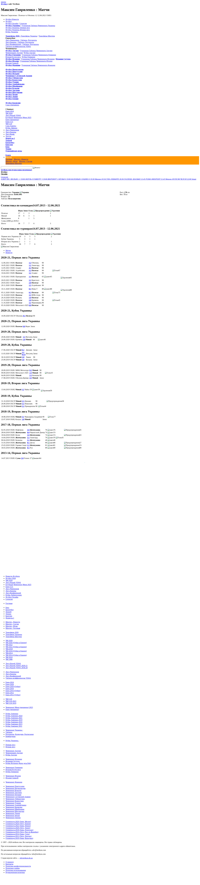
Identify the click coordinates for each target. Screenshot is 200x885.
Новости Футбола (13, 574)
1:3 (30, 285)
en (4, 2)
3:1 (30, 295)
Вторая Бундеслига (13, 57)
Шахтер (9, 157)
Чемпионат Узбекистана (15, 796)
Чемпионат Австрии (14, 790)
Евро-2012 (10, 690)
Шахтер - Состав (25, 161)
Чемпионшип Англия (14, 53)
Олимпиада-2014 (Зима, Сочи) (18, 832)
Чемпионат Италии (13, 774)
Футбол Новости (12, 19)
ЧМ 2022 (9, 642)
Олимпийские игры (14, 151)
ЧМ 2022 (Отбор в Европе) (16, 644)
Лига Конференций (13, 591)
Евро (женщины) (12, 120)
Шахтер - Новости (21, 159)
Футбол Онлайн (12, 23)
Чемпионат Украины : (14, 728)
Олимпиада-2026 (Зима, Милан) (18, 819)
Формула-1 (10, 138)
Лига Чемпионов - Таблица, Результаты (21, 40)
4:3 (30, 378)
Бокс (8, 147)
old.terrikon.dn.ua (26, 856)
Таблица (9, 730)
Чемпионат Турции (13, 801)
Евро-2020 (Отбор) (13, 684)
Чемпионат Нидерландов (15, 786)
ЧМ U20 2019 (11, 701)
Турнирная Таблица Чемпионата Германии (39, 55)
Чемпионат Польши (13, 792)
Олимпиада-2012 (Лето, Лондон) (18, 834)
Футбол (4, 4)
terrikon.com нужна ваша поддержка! (16, 170)
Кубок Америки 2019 (14, 718)
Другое (8, 136)
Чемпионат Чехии (13, 813)
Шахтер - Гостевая (13, 626)
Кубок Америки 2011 (14, 724)
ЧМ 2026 (9, 113)
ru (5, 2)
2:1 (30, 375)
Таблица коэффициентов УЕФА (18, 46)
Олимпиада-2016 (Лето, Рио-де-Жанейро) (22, 830)
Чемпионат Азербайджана (16, 803)
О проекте (10, 860)
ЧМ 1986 (9, 657)
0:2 (23, 350)
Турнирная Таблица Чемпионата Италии (36, 61)
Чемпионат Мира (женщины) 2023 (19, 705)
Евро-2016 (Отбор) (13, 688)
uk (2, 2)
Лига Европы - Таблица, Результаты (20, 42)
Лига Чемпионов (12, 130)
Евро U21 (9, 122)
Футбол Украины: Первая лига (18, 28)
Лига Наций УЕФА (13, 115)
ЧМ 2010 (9, 655)
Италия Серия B (12, 63)
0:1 (30, 289)
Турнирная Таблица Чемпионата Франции (38, 65)
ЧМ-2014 (9, 651)
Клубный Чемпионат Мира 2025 (18, 117)
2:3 (30, 373)
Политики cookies (13, 866)
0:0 (30, 305)
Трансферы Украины (29, 36)
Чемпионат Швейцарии (15, 807)
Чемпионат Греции (13, 815)
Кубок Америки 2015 (14, 722)
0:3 (30, 292)
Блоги (8, 155)
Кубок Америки (12, 711)
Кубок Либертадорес (14, 593)
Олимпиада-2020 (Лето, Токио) (18, 826)
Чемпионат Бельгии (13, 788)
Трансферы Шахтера (47, 36)
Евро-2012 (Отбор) (13, 693)
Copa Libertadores (12, 105)
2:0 (30, 283)
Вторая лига (10, 745)
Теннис (8, 149)
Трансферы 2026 (12, 630)
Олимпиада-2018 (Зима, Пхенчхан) (19, 828)
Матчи (8, 250)
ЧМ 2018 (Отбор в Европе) (16, 649)
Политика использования (16, 868)
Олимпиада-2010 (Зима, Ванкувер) (19, 836)
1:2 (30, 263)
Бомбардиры (11, 734)
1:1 (30, 277)
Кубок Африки (11, 128)
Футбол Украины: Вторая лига (18, 30)
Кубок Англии (29, 53)
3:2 (30, 270)
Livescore (23, 23)
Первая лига (10, 742)
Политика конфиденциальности (18, 864)
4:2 (30, 268)
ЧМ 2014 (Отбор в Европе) (16, 653)
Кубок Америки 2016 (14, 720)
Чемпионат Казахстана (15, 799)
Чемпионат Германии (14, 765)
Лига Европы (11, 132)
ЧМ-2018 (9, 647)
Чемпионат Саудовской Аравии (18, 794)
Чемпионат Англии (13, 748)
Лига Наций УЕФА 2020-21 (17, 663)
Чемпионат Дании (13, 811)
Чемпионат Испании (14, 757)
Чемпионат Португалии (15, 784)
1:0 (30, 298)
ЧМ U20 (9, 124)
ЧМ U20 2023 (11, 699)
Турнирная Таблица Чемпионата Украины (38, 26)
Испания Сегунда (13, 759)
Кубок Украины (12, 32)
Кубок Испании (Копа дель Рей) (18, 761)
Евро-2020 (10, 682)
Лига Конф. (10, 134)
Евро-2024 (10, 111)
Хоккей (9, 140)
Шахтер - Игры (12, 161)
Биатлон (9, 145)
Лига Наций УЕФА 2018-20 (17, 665)
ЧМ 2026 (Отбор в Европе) (16, 640)
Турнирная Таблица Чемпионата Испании (38, 59)
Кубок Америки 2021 (14, 715)
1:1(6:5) (23, 354)
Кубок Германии (28, 57)
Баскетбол (10, 143)
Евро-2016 (10, 686)
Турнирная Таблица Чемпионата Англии (36, 51)
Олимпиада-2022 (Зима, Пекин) (18, 823)
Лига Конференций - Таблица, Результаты (22, 44)
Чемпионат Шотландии (15, 809)
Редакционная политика (15, 870)
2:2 (28, 438)
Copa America (11, 126)
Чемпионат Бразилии (14, 805)
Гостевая (9, 159)
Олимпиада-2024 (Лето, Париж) (18, 821)
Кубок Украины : (12, 738)
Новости (9, 253)
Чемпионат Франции (14, 780)
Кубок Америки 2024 (14, 713)
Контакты (9, 862)
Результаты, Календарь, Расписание (20, 732)
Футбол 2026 (11, 576)
